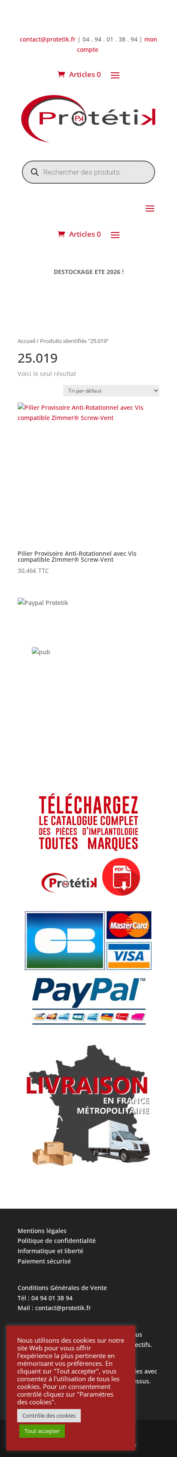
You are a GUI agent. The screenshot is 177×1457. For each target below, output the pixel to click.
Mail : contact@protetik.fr (54, 1308)
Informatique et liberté (50, 1251)
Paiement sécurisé (44, 1261)
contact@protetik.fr (48, 39)
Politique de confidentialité (57, 1241)
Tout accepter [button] (42, 1431)
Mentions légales (42, 1231)
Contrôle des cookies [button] (49, 1415)
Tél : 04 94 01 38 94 (45, 1298)
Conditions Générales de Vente (62, 1288)
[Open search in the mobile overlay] (88, 172)
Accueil (26, 341)
